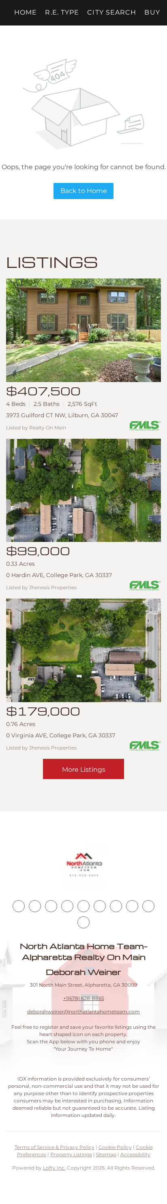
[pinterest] (148, 906)
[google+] (83, 922)
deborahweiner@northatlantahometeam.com (83, 1012)
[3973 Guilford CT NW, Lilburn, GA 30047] (83, 330)
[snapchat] (132, 906)
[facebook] (19, 906)
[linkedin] (35, 906)
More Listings (83, 769)
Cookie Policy (115, 1147)
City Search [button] (111, 12)
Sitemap (106, 1154)
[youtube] (100, 906)
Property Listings (71, 1154)
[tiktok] (116, 906)
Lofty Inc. (54, 1168)
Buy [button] (152, 12)
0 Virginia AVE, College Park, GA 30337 (60, 735)
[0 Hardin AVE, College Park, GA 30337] (83, 490)
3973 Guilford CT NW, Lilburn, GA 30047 (62, 415)
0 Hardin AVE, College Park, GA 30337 (59, 575)
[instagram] (83, 906)
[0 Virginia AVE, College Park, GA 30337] (83, 650)
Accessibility (135, 1154)
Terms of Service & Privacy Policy (54, 1147)
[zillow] (67, 906)
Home (25, 12)
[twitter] (51, 906)
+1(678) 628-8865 (83, 998)
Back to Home (83, 191)
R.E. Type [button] (62, 12)
